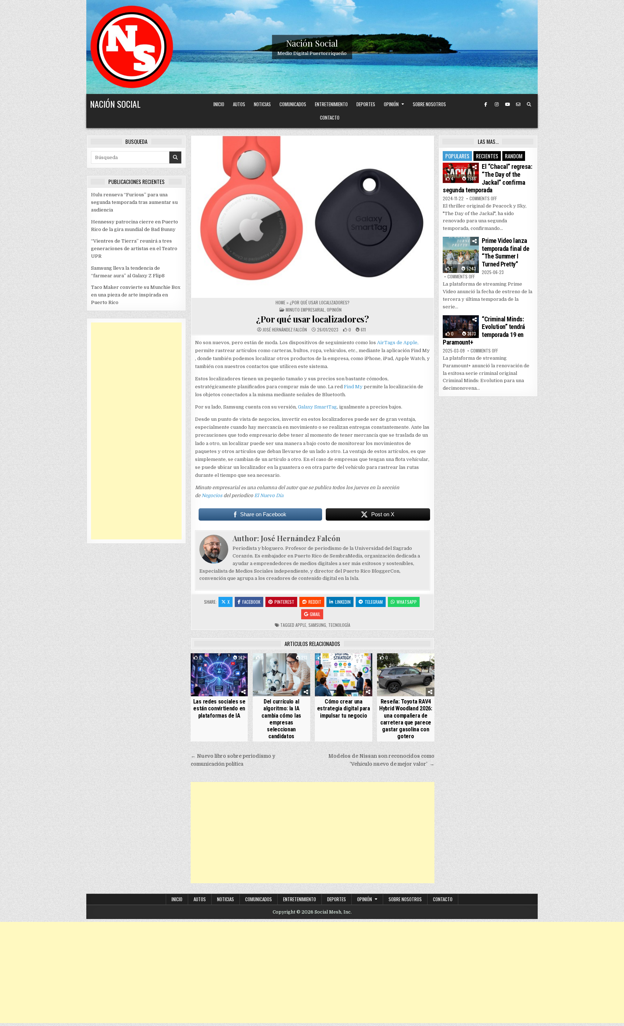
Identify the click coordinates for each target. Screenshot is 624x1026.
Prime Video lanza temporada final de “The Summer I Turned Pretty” (505, 252)
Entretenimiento (331, 104)
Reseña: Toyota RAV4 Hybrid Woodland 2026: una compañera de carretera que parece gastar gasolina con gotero (405, 719)
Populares (457, 156)
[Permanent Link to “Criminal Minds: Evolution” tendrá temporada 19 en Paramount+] (461, 326)
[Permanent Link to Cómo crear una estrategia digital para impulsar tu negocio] (343, 674)
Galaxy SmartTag (317, 407)
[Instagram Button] (496, 104)
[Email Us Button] (518, 104)
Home (280, 302)
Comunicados (293, 104)
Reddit (314, 602)
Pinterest (284, 602)
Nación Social (312, 43)
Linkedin (343, 602)
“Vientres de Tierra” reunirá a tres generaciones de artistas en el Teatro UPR (134, 248)
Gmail (315, 614)
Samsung (317, 625)
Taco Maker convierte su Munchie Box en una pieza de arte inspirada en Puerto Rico (135, 295)
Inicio (218, 104)
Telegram (374, 602)
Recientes (487, 156)
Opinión (391, 104)
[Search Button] (529, 104)
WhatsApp (406, 602)
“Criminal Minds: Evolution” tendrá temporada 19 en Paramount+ (484, 330)
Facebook (251, 602)
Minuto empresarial (305, 310)
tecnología (339, 625)
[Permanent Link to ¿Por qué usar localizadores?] (312, 217)
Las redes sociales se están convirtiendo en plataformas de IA (219, 708)
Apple (300, 625)
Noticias (262, 104)
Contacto (329, 117)
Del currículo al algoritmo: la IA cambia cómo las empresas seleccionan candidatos (281, 719)
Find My (353, 386)
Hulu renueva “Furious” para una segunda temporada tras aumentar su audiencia (134, 202)
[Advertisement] (312, 832)
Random (514, 156)
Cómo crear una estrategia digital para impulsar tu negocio (343, 708)
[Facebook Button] (485, 104)
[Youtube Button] (507, 104)
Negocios (212, 495)
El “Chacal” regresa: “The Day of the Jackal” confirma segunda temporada (487, 178)
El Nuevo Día (268, 495)
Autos (239, 104)
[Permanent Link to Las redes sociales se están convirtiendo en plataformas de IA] (219, 674)
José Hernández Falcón (285, 330)
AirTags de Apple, (398, 342)
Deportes (365, 104)
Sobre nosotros (429, 104)
